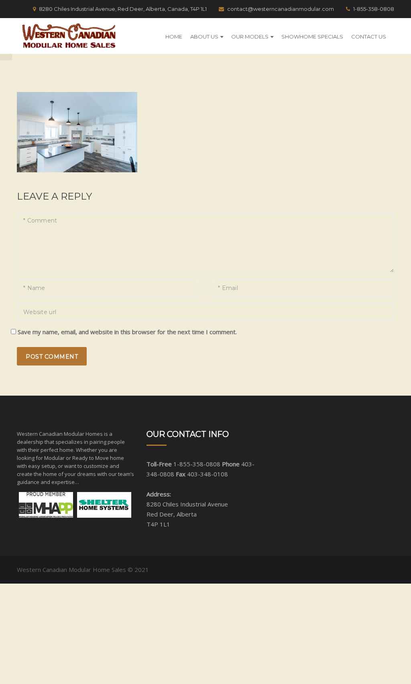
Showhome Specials (312, 36)
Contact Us (368, 36)
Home (173, 36)
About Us (204, 36)
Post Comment (52, 356)
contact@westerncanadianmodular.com (280, 9)
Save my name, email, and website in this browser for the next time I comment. (127, 332)
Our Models (250, 36)
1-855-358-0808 (373, 9)
